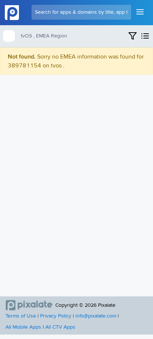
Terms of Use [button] (21, 316)
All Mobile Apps (23, 327)
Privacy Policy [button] (55, 316)
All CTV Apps (60, 327)
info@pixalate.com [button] (95, 316)
